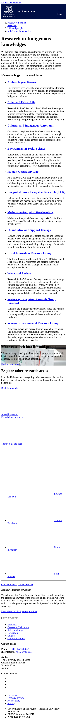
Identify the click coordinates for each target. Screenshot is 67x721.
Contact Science (9, 584)
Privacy (11, 703)
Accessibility (13, 700)
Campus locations (16, 638)
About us (12, 624)
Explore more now (10, 364)
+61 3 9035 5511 (24, 651)
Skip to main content (11, 2)
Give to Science (25, 584)
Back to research (9, 388)
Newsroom (12, 633)
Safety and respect (16, 630)
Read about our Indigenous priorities (19, 611)
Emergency (13, 695)
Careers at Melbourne (18, 627)
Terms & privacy (15, 698)
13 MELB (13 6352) (19, 649)
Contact (11, 635)
